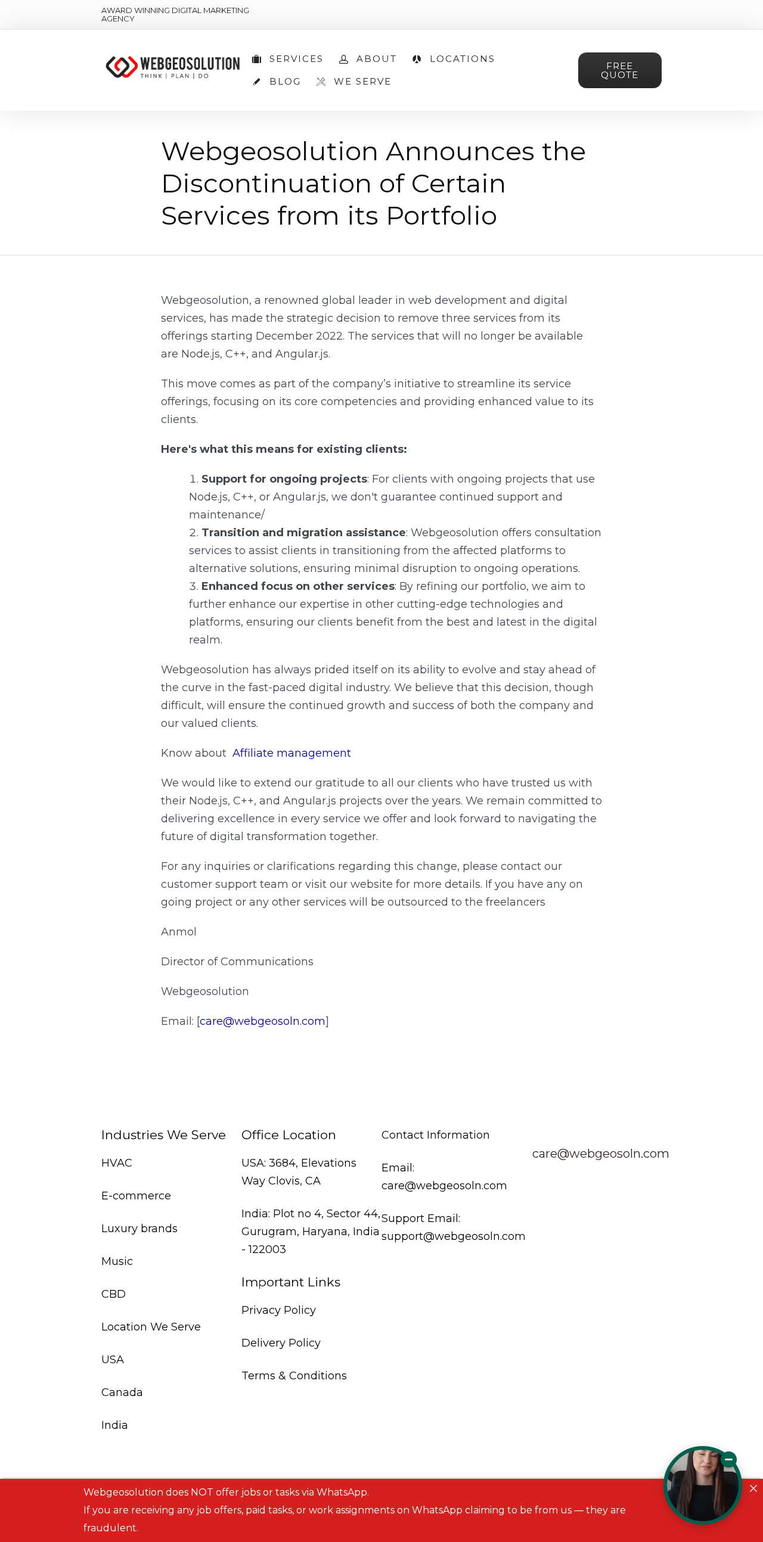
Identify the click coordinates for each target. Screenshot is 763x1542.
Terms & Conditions (294, 1375)
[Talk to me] (702, 1485)
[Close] (753, 1488)
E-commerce (136, 1195)
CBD (113, 1294)
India (114, 1425)
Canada (122, 1392)
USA (112, 1359)
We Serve (363, 81)
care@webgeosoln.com (262, 1021)
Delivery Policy (281, 1343)
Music (117, 1261)
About (376, 59)
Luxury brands (139, 1228)
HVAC (116, 1163)
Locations (462, 59)
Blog (285, 81)
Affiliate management (290, 753)
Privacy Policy (278, 1310)
